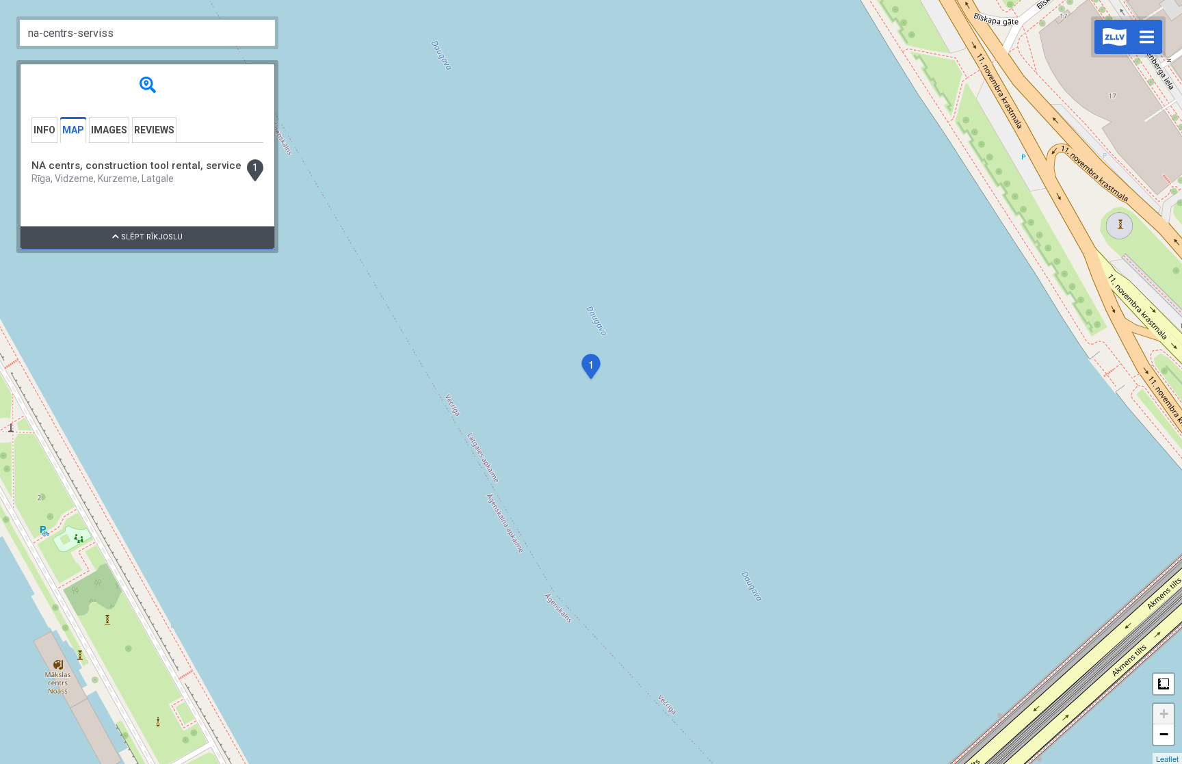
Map (73, 129)
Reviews (154, 129)
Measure (1163, 684)
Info (44, 129)
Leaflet (1167, 758)
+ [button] (1163, 713)
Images (109, 129)
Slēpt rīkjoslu (151, 237)
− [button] (1163, 734)
